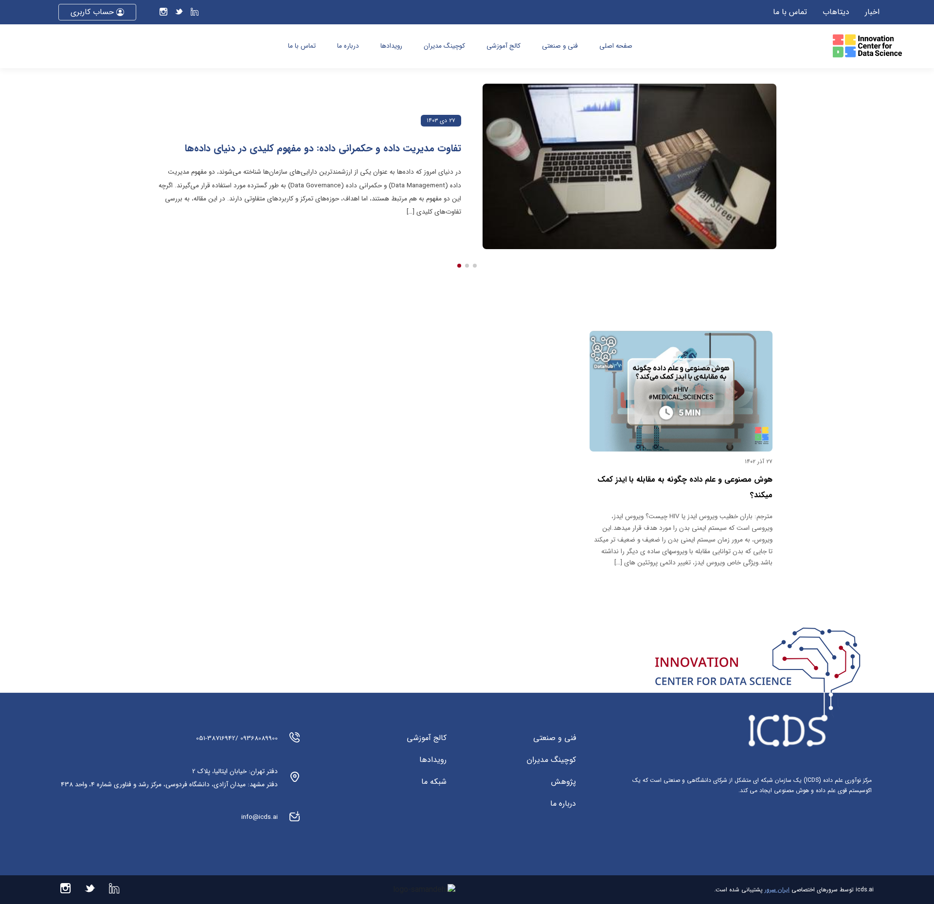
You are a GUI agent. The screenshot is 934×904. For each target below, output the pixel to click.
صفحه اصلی (615, 46)
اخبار (872, 12)
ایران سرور (777, 889)
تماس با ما (790, 12)
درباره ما (348, 46)
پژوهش (563, 782)
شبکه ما (434, 782)
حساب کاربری (93, 12)
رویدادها (391, 46)
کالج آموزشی (503, 46)
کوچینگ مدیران (444, 46)
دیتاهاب (836, 12)
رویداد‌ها (433, 760)
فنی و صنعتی (560, 46)
